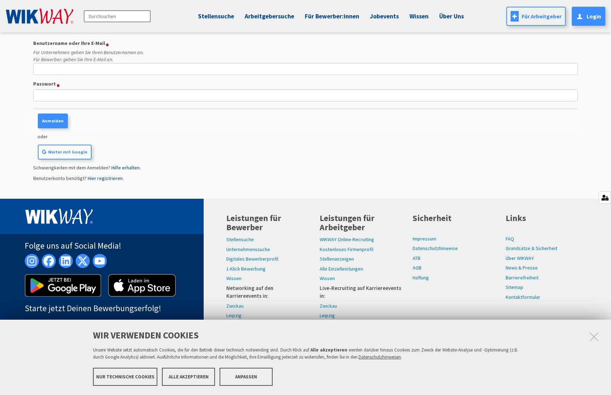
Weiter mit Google (67, 152)
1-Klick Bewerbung (246, 269)
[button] (383, 16)
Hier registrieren (105, 178)
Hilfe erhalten (125, 167)
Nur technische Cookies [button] (125, 376)
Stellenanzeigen (337, 259)
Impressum (424, 239)
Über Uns (451, 16)
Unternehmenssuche (248, 249)
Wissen (234, 278)
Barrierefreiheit (522, 277)
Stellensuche (216, 16)
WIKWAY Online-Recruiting (347, 239)
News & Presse (522, 268)
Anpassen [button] (246, 376)
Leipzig (234, 315)
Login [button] (594, 16)
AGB (417, 268)
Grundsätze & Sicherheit (531, 248)
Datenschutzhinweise (435, 248)
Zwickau (235, 306)
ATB (416, 258)
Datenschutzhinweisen (380, 357)
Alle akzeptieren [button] (189, 376)
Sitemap (514, 287)
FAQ (510, 239)
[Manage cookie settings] (605, 197)
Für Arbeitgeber (541, 16)
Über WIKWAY (520, 258)
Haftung (421, 277)
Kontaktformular (523, 297)
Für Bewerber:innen (332, 16)
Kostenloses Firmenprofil (346, 249)
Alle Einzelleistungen (341, 269)
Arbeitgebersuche (269, 16)
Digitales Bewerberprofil (252, 259)
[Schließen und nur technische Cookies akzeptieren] (594, 336)
